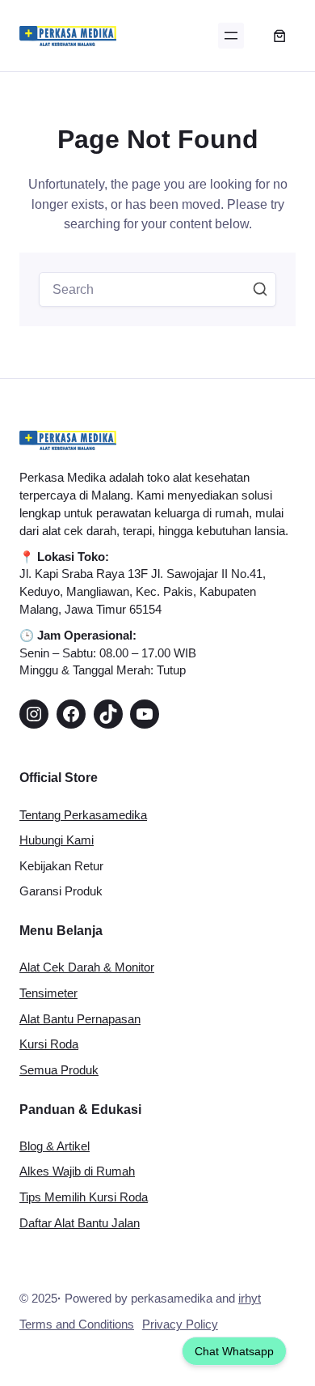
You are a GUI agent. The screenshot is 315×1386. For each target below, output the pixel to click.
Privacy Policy (180, 1324)
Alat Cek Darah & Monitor (86, 967)
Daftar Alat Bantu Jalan (79, 1223)
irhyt (249, 1298)
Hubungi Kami (56, 840)
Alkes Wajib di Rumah (77, 1171)
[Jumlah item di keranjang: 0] (279, 35)
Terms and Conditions (76, 1324)
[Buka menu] (231, 36)
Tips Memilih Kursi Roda (83, 1197)
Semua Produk (59, 1070)
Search (260, 289)
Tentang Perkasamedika (83, 815)
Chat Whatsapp (234, 1351)
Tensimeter (48, 993)
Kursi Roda (48, 1044)
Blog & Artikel (54, 1146)
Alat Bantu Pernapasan (80, 1019)
